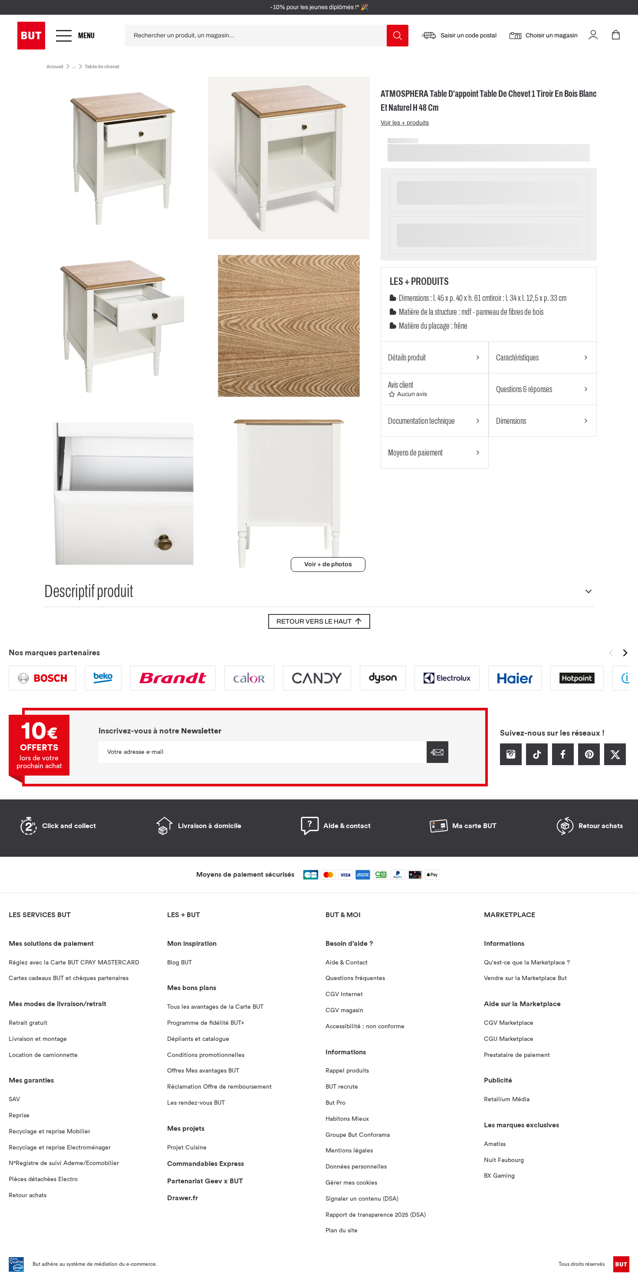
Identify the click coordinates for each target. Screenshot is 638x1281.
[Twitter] (615, 762)
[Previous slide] (610, 652)
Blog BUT (179, 963)
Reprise (19, 1116)
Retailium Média (506, 1099)
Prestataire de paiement (517, 1055)
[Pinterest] (589, 762)
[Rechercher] (397, 35)
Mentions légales (349, 1151)
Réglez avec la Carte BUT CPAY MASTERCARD (74, 963)
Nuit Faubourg (504, 1160)
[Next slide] (626, 652)
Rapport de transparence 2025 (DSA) (376, 1215)
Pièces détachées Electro (43, 1179)
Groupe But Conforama (358, 1135)
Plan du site (342, 1231)
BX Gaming (499, 1176)
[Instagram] (511, 762)
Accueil (54, 66)
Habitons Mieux (347, 1119)
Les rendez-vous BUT (196, 1103)
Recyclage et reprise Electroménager (60, 1148)
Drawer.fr (182, 1198)
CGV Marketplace (508, 1023)
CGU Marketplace (508, 1039)
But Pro (335, 1103)
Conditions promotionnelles (205, 1055)
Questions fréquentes (355, 978)
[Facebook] (563, 762)
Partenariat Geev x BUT (205, 1181)
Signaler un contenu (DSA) (362, 1199)
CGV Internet (344, 994)
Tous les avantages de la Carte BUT (215, 1007)
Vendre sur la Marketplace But (525, 978)
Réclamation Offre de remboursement (219, 1087)
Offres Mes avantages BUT (203, 1071)
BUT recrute (342, 1087)
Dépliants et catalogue (198, 1039)
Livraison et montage (38, 1039)
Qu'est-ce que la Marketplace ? (527, 963)
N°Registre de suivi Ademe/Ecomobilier (64, 1163)
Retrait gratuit (28, 1023)
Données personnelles (356, 1167)
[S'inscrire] (437, 752)
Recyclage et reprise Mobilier (49, 1132)
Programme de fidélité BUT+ (205, 1023)
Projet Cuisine (187, 1148)
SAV (14, 1099)
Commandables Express (205, 1163)
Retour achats (27, 1195)
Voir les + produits (405, 122)
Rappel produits (347, 1071)
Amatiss (495, 1144)
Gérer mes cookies (351, 1183)
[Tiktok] (537, 762)
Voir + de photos (328, 564)
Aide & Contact (347, 963)
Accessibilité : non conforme (365, 1026)
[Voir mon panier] (616, 35)
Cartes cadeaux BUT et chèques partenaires (68, 978)
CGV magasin (344, 1010)
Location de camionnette (43, 1055)
